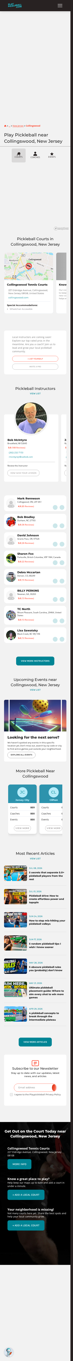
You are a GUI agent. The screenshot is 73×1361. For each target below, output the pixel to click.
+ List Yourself (35, 359)
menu (60, 5)
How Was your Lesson (23, 473)
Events (52, 156)
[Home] (15, 5)
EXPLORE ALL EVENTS (21, 755)
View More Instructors (35, 660)
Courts (19, 156)
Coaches (35, 157)
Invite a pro (35, 366)
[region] (36, 197)
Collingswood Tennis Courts (27, 284)
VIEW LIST (35, 393)
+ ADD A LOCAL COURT (26, 1194)
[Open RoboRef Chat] (9, 1352)
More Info (19, 1164)
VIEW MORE (22, 828)
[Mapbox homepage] (61, 228)
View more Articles (35, 1042)
